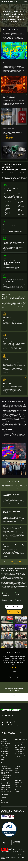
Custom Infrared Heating (11, 63)
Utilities (5, 338)
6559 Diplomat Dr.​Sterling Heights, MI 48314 (13, 732)
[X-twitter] (12, 715)
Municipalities (7, 383)
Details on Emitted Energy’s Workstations (17, 562)
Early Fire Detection (9, 97)
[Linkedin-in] (9, 715)
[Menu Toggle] (25, 1)
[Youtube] (5, 715)
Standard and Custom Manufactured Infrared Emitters (12, 262)
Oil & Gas (5, 359)
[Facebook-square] (2, 715)
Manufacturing (7, 317)
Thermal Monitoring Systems (12, 30)
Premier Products (9, 128)
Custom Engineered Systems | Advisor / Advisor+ (14, 243)
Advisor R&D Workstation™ (12, 528)
